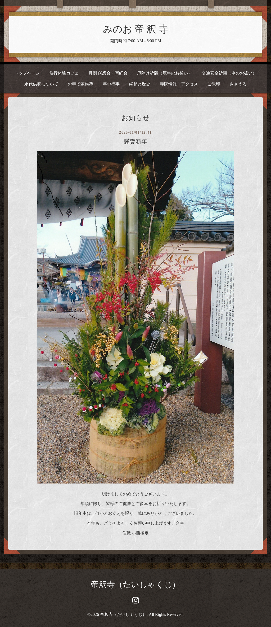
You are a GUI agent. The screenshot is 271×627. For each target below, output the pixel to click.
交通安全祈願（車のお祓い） (229, 73)
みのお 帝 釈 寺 (135, 29)
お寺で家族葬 (80, 84)
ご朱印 (213, 84)
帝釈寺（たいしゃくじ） (135, 584)
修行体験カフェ (64, 73)
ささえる (238, 84)
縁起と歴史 (139, 84)
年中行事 (111, 84)
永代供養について (41, 84)
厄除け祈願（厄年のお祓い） (164, 73)
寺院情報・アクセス (179, 84)
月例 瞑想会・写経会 (108, 73)
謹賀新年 (135, 141)
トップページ (27, 73)
